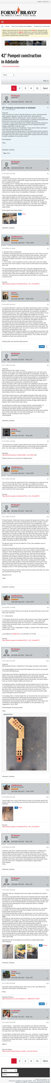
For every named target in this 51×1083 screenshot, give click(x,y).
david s (14, 293)
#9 (48, 607)
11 (37, 88)
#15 (47, 1022)
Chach (13, 971)
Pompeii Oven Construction (42, 26)
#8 (48, 517)
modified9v (15, 1011)
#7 (48, 479)
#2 (48, 173)
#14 (47, 983)
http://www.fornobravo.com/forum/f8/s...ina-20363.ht (18, 455)
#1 (48, 107)
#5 (48, 365)
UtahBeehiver (16, 237)
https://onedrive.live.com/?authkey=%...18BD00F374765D (20, 999)
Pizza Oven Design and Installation (22, 26)
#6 (48, 441)
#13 (47, 890)
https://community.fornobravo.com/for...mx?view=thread (19, 1051)
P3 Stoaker (15, 96)
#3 (48, 248)
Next (45, 88)
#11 (47, 797)
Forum (7, 26)
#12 (47, 847)
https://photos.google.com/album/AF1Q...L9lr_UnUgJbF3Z (20, 284)
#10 (47, 661)
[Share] (47, 102)
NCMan (14, 429)
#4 (48, 304)
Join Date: (14, 102)
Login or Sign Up (42, 1)
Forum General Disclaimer (10, 66)
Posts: (27, 102)
